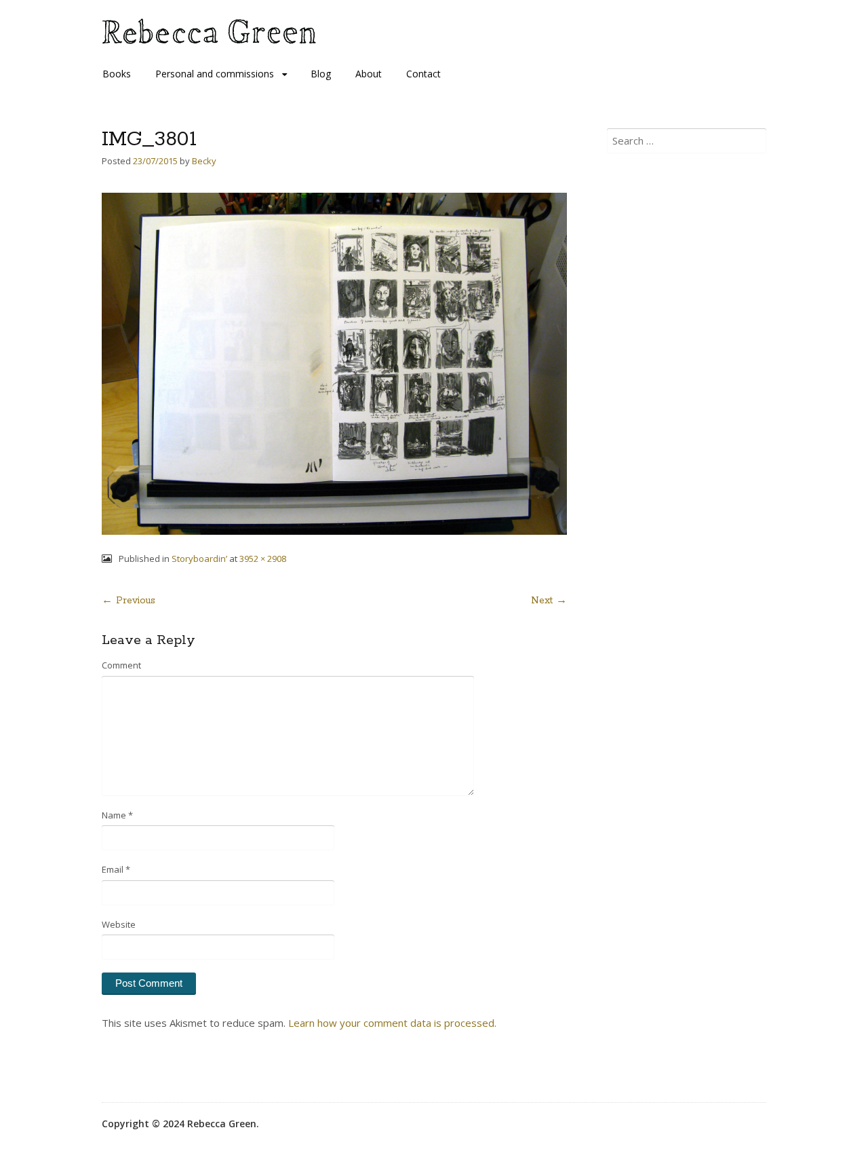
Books (116, 73)
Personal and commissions (214, 73)
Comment (121, 665)
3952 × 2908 (262, 558)
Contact (423, 73)
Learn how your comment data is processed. (392, 1023)
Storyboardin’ (199, 558)
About (368, 73)
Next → (549, 601)
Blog (321, 73)
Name (117, 815)
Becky (204, 161)
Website (119, 924)
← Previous (128, 601)
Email (116, 869)
